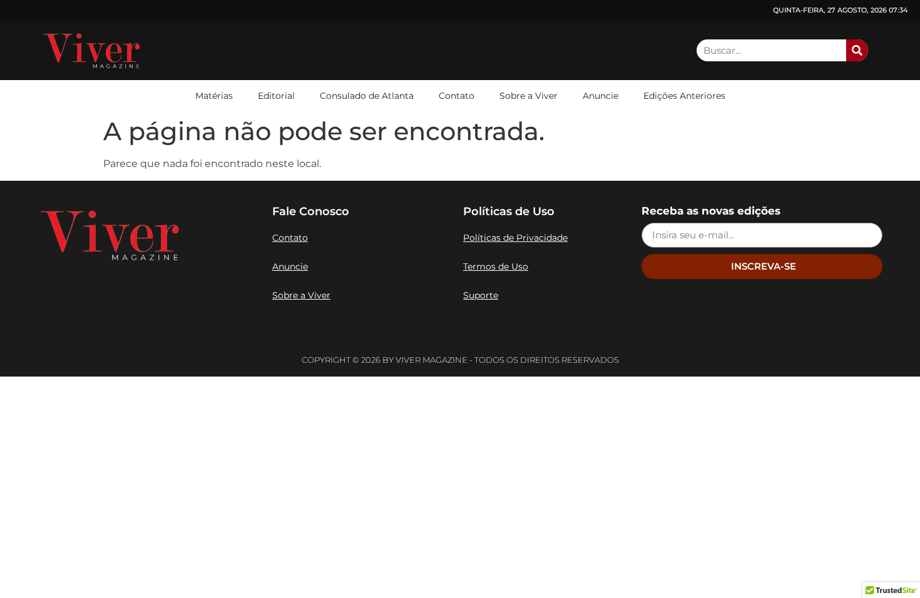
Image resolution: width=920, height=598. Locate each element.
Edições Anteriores (684, 95)
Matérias (214, 95)
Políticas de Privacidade (515, 237)
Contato (456, 95)
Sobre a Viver (528, 95)
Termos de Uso (495, 266)
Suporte (480, 295)
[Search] (857, 50)
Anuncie (600, 95)
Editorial (276, 95)
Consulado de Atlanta (367, 95)
